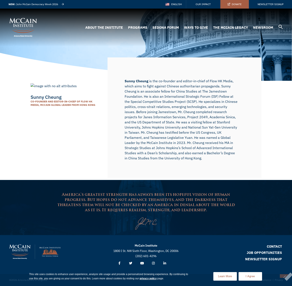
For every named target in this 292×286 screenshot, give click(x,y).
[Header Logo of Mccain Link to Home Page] (23, 27)
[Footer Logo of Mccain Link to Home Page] (20, 251)
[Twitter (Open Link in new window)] (130, 263)
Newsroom (263, 27)
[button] (281, 27)
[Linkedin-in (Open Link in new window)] (164, 263)
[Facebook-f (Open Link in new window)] (119, 263)
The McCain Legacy (230, 27)
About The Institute (104, 27)
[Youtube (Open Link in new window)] (142, 263)
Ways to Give (196, 27)
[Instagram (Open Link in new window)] (153, 263)
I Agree (250, 276)
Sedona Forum (165, 27)
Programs (137, 27)
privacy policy (148, 278)
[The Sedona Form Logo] (50, 251)
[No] (284, 276)
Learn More (227, 275)
